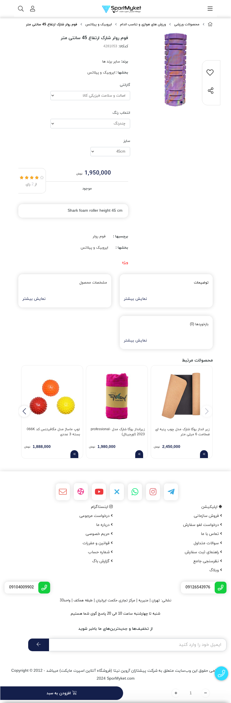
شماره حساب (99, 552)
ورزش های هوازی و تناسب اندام (143, 24)
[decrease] (205, 693)
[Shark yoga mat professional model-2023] (117, 396)
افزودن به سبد (59, 693)
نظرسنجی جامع (206, 561)
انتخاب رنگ (121, 112)
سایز (126, 141)
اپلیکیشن (210, 507)
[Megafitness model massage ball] (52, 396)
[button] (24, 411)
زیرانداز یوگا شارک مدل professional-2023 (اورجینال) (118, 432)
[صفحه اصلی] (210, 24)
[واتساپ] (135, 491)
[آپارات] (81, 491)
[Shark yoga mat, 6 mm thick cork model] (182, 396)
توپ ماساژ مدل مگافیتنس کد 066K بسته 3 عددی (53, 432)
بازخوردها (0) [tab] (199, 324)
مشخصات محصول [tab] (93, 282)
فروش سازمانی (207, 516)
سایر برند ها (111, 61)
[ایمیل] (63, 491)
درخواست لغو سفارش (201, 525)
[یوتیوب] (99, 491)
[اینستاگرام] (153, 491)
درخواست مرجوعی (95, 516)
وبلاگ (214, 570)
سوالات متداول (207, 543)
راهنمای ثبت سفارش (202, 552)
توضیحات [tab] (201, 282)
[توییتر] (117, 491)
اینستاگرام (100, 507)
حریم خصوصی (98, 534)
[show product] (204, 454)
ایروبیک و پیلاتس (98, 24)
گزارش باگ (101, 561)
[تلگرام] (171, 491)
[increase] (175, 693)
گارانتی (125, 85)
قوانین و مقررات (97, 543)
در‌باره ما (103, 525)
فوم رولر (99, 236)
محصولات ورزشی (186, 24)
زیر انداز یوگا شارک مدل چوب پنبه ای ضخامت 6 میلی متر (182, 432)
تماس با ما (210, 534)
